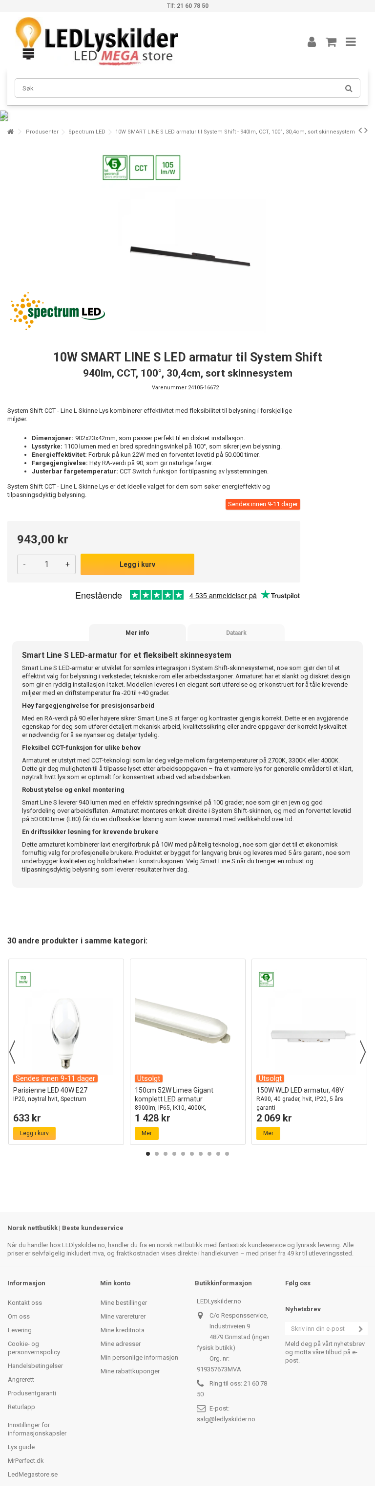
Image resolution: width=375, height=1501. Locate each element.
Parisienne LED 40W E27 (50, 1094)
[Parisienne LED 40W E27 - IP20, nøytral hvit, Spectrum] (66, 1022)
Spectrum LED (86, 132)
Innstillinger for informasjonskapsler (37, 1429)
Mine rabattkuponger (130, 1371)
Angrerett (21, 1379)
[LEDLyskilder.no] (146, 41)
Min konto (115, 1283)
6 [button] (192, 1154)
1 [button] (148, 1154)
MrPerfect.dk (26, 1460)
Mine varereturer (123, 1316)
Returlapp (21, 1407)
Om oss (19, 1316)
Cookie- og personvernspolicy (34, 1348)
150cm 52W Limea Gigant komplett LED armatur (174, 1103)
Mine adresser (121, 1343)
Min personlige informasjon (139, 1357)
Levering (20, 1330)
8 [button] (209, 1154)
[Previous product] (360, 130)
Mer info (137, 632)
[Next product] (366, 130)
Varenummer (169, 387)
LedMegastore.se (33, 1474)
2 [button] (157, 1154)
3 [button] (165, 1154)
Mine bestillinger (124, 1302)
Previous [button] (12, 1052)
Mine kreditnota (123, 1330)
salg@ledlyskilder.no (226, 1419)
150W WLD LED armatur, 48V (300, 1098)
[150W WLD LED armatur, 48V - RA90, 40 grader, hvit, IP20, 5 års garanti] (309, 1022)
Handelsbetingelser (35, 1365)
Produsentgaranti (32, 1393)
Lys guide (21, 1447)
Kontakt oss (25, 1302)
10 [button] (227, 1154)
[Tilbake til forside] (10, 132)
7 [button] (201, 1154)
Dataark (236, 632)
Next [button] (363, 1052)
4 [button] (174, 1154)
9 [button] (218, 1154)
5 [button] (183, 1154)
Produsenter (42, 132)
